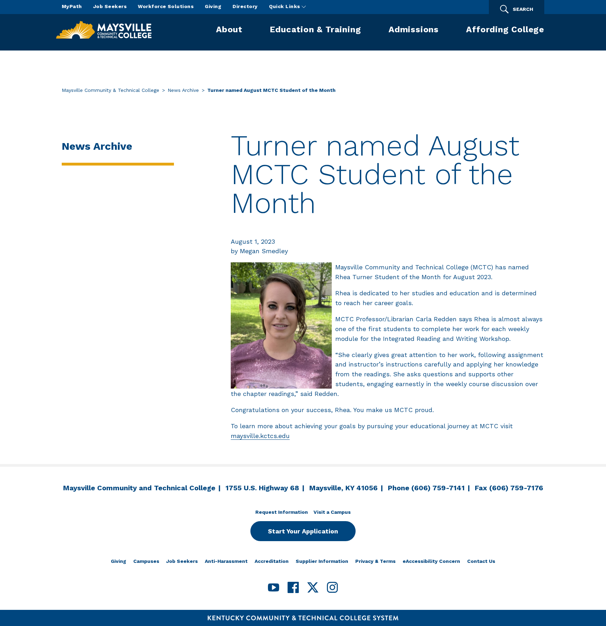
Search (523, 9)
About (229, 29)
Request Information (281, 512)
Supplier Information (322, 561)
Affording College (505, 29)
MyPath (72, 6)
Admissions (414, 29)
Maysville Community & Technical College (110, 90)
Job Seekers (110, 6)
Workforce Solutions (166, 6)
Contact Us (481, 561)
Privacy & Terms (375, 561)
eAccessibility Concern (431, 561)
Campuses (146, 561)
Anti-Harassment (226, 561)
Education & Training (315, 29)
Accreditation (272, 561)
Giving (213, 6)
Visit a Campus (332, 512)
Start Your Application (303, 531)
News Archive (183, 90)
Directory (245, 6)
